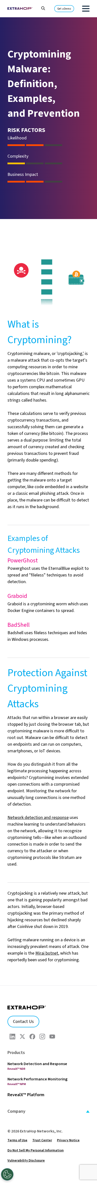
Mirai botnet (46, 953)
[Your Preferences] (7, 1174)
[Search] (40, 7)
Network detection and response (38, 817)
